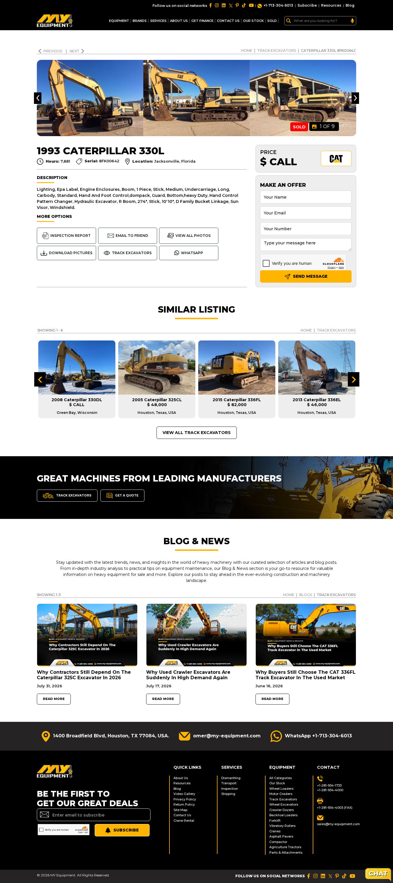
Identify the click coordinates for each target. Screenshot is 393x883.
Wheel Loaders (281, 789)
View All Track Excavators (197, 432)
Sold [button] (272, 21)
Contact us (228, 21)
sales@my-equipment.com (336, 824)
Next (74, 51)
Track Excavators (276, 50)
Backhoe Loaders (283, 815)
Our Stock (277, 783)
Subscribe (307, 5)
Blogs (305, 595)
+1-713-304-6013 (278, 5)
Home (246, 50)
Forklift (275, 821)
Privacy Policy (184, 799)
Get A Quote (126, 495)
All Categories (280, 778)
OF (327, 126)
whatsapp (192, 253)
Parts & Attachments (285, 852)
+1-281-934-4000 (330, 790)
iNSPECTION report (70, 235)
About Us (179, 21)
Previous (53, 51)
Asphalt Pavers (281, 836)
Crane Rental (183, 821)
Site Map (180, 810)
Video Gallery (184, 794)
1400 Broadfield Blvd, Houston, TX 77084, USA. (111, 736)
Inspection (229, 789)
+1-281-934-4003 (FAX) (334, 808)
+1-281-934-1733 (329, 785)
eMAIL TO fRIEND (132, 235)
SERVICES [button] (158, 21)
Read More (54, 699)
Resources (331, 5)
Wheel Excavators (283, 804)
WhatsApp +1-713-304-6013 (318, 736)
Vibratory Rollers (282, 826)
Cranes (275, 831)
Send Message (309, 276)
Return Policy (184, 804)
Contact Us (182, 815)
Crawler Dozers (281, 810)
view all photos (193, 235)
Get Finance (202, 21)
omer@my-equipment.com (227, 736)
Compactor (278, 842)
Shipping (228, 794)
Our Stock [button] (253, 21)
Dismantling (231, 778)
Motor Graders (280, 794)
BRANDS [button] (140, 21)
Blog (350, 5)
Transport (228, 783)
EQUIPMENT (119, 21)
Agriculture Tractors (285, 847)
